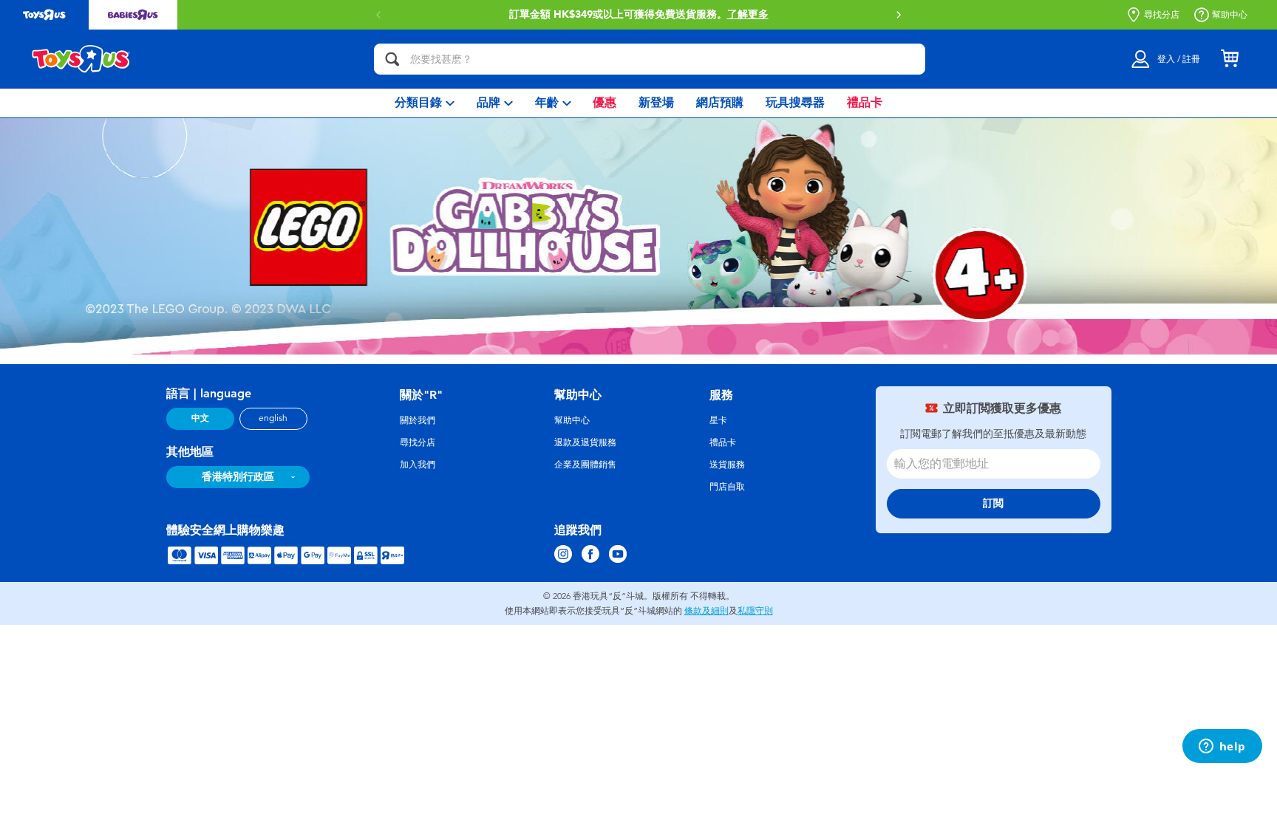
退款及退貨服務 (585, 442)
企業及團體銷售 (585, 464)
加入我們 (417, 464)
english (273, 418)
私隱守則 (755, 611)
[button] (899, 15)
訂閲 (993, 503)
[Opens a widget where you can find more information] (1222, 747)
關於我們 (417, 420)
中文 (200, 418)
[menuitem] (425, 103)
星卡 (718, 420)
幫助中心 (1229, 15)
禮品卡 (722, 442)
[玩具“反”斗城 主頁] (81, 59)
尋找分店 (1161, 15)
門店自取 (727, 487)
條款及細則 (706, 611)
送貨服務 (727, 464)
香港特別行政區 (238, 476)
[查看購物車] (1229, 59)
